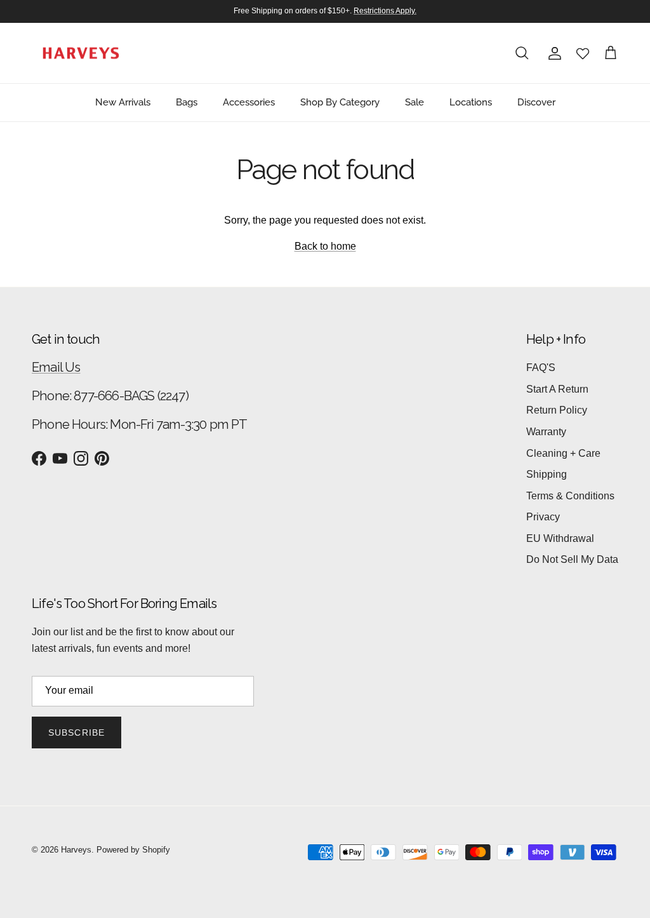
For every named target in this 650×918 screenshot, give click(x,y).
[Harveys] (81, 53)
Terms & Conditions (570, 495)
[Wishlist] (582, 53)
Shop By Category (340, 102)
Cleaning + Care (563, 453)
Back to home (325, 246)
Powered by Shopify (133, 849)
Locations (470, 102)
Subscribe (76, 732)
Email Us (56, 367)
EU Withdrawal (560, 538)
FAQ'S (540, 367)
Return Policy (556, 410)
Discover (536, 102)
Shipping (546, 474)
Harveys (76, 849)
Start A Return (557, 389)
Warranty (546, 431)
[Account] (552, 53)
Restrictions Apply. (385, 10)
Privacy (543, 516)
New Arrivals (122, 102)
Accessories (249, 102)
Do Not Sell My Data (572, 559)
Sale (414, 102)
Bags (186, 102)
